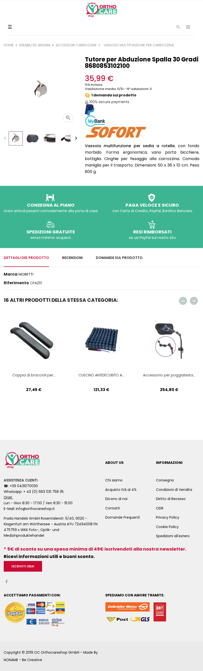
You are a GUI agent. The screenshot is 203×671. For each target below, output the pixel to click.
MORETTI (26, 274)
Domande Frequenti (122, 517)
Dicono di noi (116, 498)
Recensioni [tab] (72, 257)
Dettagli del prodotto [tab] (26, 257)
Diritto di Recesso (171, 498)
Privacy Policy (167, 517)
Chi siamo (114, 480)
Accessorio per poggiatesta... (169, 375)
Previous (4, 138)
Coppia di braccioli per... (33, 375)
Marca (11, 274)
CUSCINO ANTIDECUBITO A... (101, 375)
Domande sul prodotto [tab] (119, 257)
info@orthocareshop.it (35, 508)
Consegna (165, 480)
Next (76, 138)
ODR (159, 508)
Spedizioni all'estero (173, 535)
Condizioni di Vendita (174, 489)
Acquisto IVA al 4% (121, 489)
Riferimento (16, 283)
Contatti (112, 508)
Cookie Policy (167, 526)
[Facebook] (6, 581)
